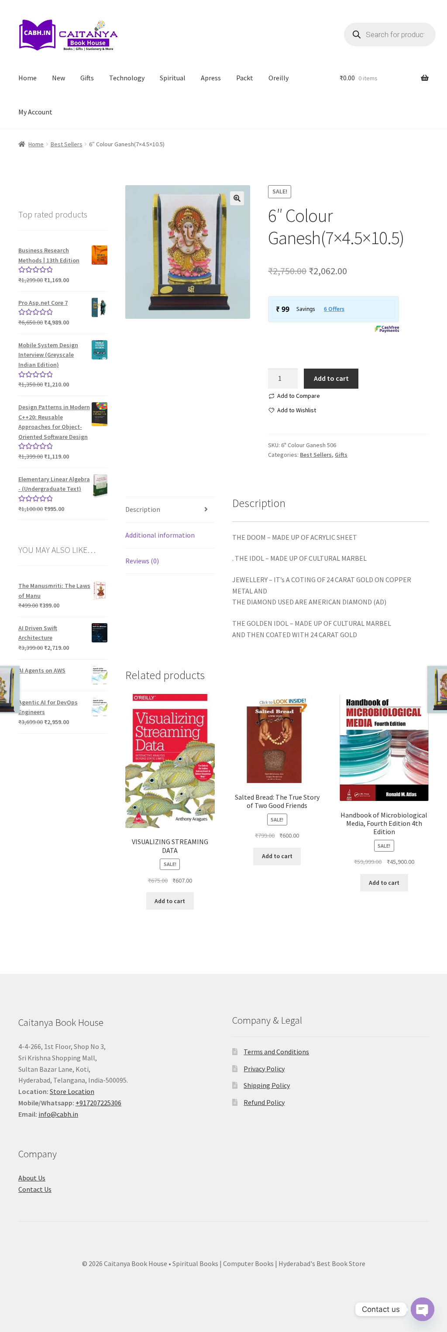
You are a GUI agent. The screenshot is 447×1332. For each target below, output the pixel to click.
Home (27, 77)
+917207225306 (98, 1102)
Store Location (72, 1091)
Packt (244, 77)
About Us (31, 1177)
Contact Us (35, 1189)
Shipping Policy (267, 1085)
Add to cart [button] (170, 901)
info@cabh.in (58, 1114)
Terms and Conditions (276, 1051)
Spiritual (173, 77)
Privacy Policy (264, 1068)
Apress (211, 77)
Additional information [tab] (160, 535)
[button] (237, 198)
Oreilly (278, 77)
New (58, 77)
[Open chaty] (422, 1309)
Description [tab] (142, 509)
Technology (126, 77)
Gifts (87, 77)
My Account (35, 111)
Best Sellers (67, 144)
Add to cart (331, 378)
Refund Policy (264, 1102)
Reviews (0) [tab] (142, 560)
